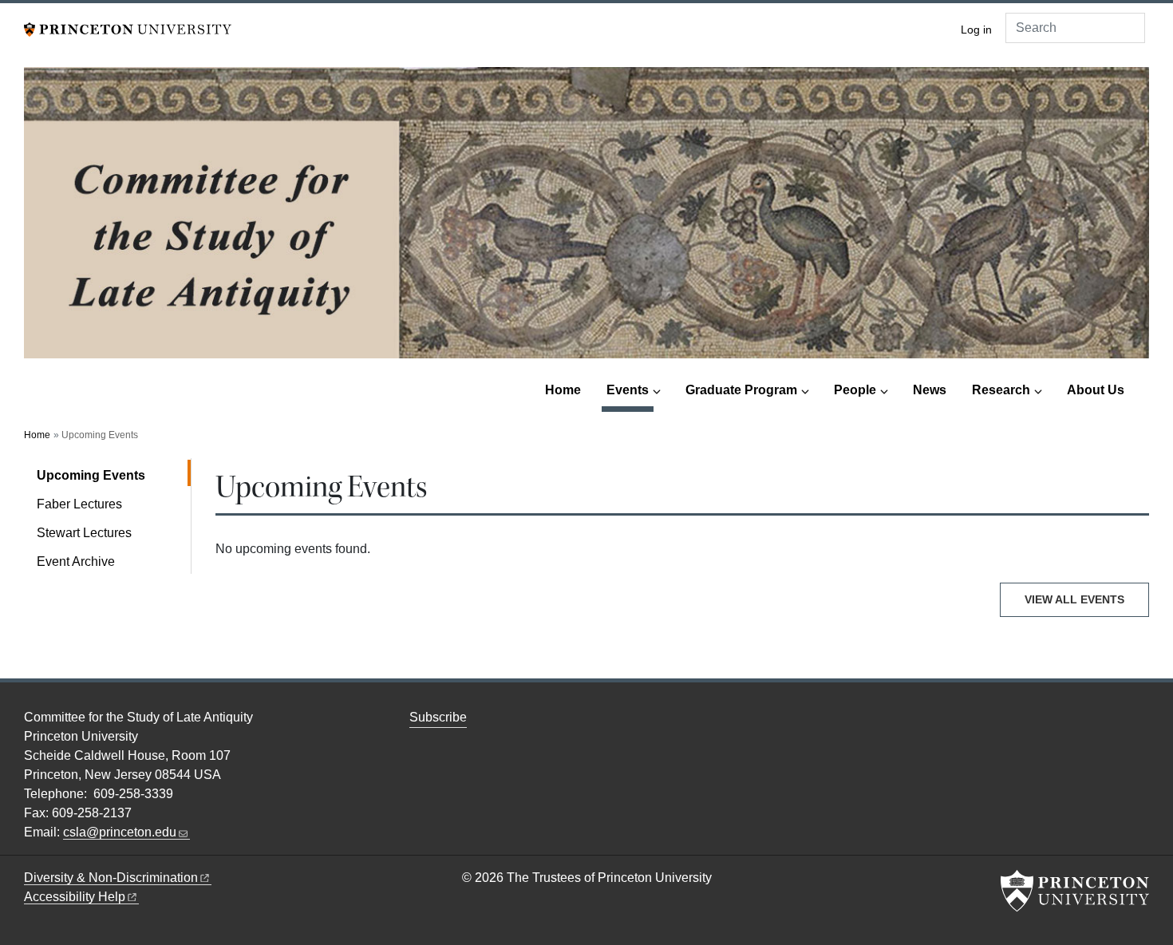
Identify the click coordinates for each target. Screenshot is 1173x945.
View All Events (1074, 599)
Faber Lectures (79, 504)
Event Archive (76, 561)
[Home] (586, 219)
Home (563, 390)
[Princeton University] (127, 28)
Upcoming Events (114, 475)
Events (630, 389)
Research (1001, 390)
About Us (1095, 390)
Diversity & (111, 877)
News (929, 390)
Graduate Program (741, 390)
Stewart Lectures (84, 533)
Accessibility (74, 896)
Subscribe (438, 717)
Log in (976, 30)
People (855, 390)
